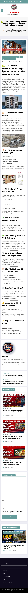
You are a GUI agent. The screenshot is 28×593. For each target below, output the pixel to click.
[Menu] (2, 10)
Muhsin (5, 61)
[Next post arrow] (24, 382)
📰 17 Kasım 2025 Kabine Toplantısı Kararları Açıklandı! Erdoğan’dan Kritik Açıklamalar (13, 382)
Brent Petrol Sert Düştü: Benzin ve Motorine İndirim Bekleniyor (13, 411)
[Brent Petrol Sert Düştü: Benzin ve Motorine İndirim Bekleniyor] (14, 400)
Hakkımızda (5, 568)
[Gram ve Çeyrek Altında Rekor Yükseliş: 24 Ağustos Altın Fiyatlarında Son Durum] (14, 452)
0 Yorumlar (23, 61)
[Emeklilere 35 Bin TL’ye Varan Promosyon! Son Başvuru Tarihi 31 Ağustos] (14, 426)
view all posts (5, 367)
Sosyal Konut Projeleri (14, 57)
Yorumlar (4, 479)
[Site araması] (23, 11)
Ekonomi (5, 57)
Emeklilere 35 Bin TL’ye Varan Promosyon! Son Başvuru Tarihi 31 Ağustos (12, 437)
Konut (14, 531)
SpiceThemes (14, 589)
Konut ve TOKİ (20, 531)
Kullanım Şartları (6, 574)
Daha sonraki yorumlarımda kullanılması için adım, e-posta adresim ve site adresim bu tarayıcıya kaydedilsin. (12, 511)
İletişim (4, 571)
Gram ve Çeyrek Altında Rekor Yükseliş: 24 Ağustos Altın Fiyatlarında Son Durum (12, 463)
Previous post (6, 373)
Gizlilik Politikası (6, 565)
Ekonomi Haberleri (8, 531)
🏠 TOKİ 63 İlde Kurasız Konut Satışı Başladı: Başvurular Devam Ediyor (13, 546)
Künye (4, 578)
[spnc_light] (26, 10)
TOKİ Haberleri (12, 59)
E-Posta (4, 500)
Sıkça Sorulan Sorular (8, 581)
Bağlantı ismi (5, 493)
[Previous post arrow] (24, 375)
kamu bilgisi (14, 12)
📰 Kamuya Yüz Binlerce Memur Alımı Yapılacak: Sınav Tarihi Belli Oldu (13, 376)
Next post (5, 379)
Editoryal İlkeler (6, 562)
